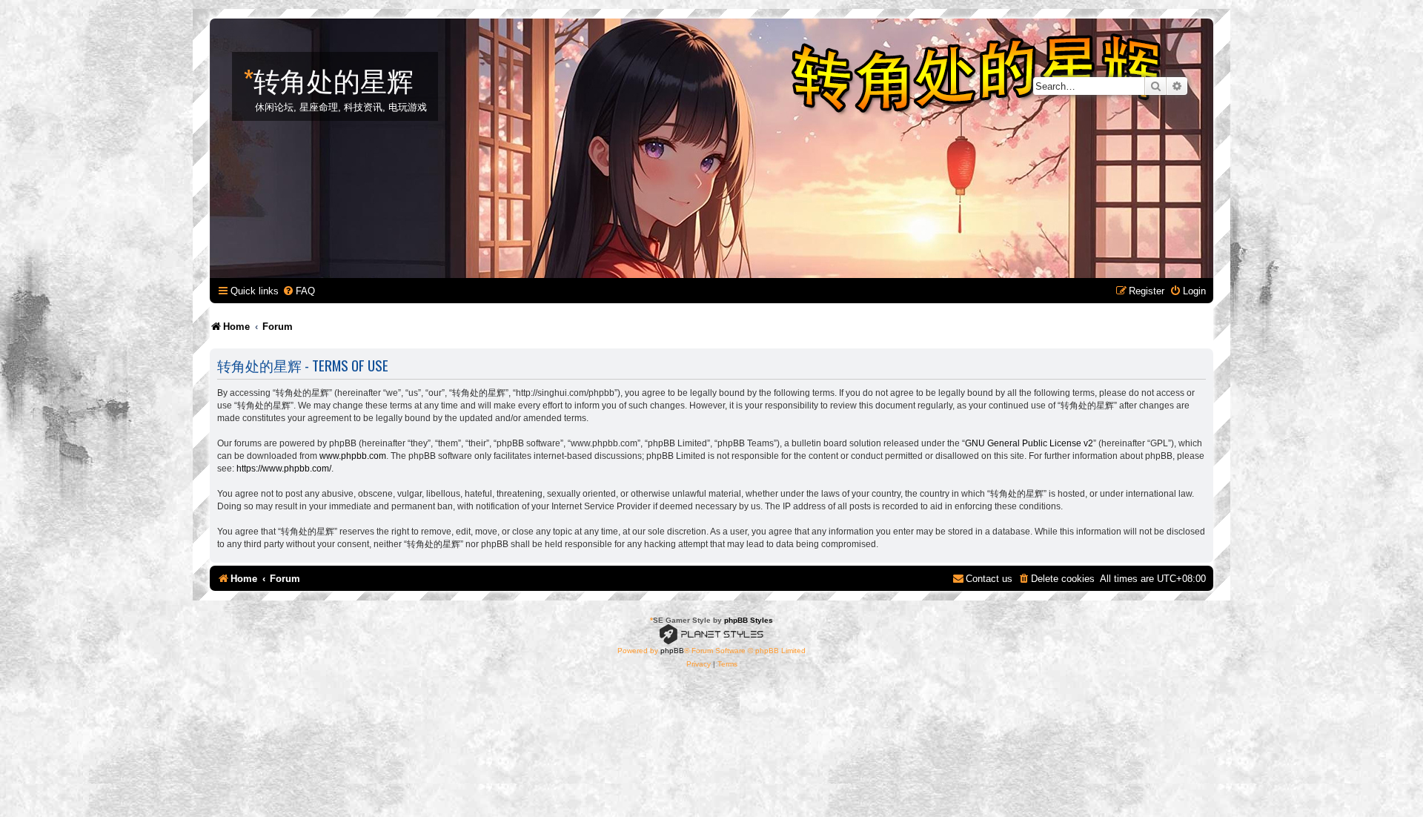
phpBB (672, 650)
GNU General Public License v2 (1029, 443)
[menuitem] (298, 291)
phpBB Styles (748, 620)
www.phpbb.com (352, 456)
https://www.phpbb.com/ (283, 468)
